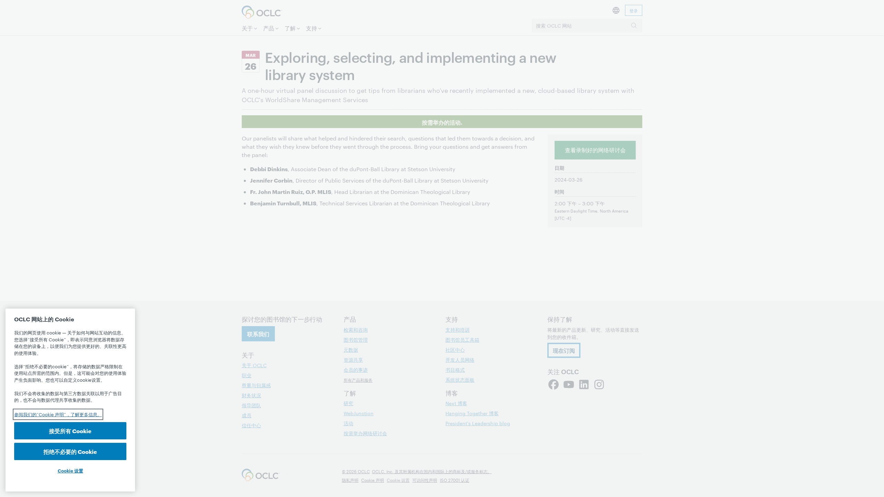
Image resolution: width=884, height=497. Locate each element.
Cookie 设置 (70, 470)
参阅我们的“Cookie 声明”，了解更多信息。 (58, 414)
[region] (70, 400)
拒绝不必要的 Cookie (70, 451)
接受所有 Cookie (70, 431)
